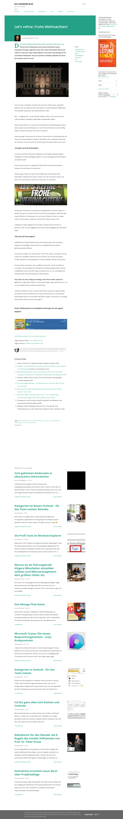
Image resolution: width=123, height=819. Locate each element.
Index (52, 11)
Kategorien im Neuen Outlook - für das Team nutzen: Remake (37, 507)
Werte (76, 59)
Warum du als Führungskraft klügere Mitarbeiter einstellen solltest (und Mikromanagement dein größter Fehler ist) (35, 570)
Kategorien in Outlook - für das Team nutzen (35, 671)
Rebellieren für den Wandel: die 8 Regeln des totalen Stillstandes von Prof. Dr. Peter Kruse (37, 738)
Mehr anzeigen (58, 496)
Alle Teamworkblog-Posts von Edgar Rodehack (30, 336)
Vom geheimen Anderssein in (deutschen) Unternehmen (33, 474)
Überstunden (78, 57)
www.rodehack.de (61, 351)
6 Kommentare (19, 693)
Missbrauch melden (103, 89)
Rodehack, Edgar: (23, 395)
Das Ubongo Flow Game (30, 604)
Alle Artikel (17, 11)
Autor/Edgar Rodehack (80, 51)
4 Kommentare (19, 624)
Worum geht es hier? (29, 11)
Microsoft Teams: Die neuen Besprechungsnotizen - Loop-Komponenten (33, 637)
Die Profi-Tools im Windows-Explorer (38, 535)
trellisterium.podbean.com (34, 343)
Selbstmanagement (79, 55)
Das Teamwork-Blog (23, 4)
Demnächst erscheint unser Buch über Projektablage (36, 772)
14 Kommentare (19, 726)
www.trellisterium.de (35, 340)
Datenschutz (70, 11)
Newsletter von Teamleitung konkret (107, 25)
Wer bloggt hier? (42, 11)
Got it (96, 814)
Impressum (60, 11)
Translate (112, 96)
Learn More (88, 814)
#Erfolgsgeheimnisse (79, 49)
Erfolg (76, 53)
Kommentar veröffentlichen (23, 496)
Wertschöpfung (78, 61)
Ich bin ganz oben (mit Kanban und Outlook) (37, 704)
